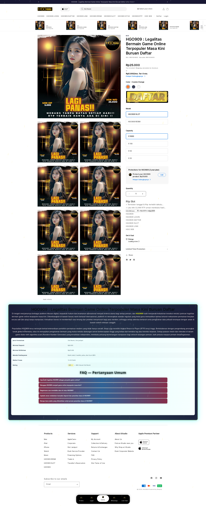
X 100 (130, 144)
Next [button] (167, 2)
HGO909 (41, 16)
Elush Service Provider (76, 451)
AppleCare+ (72, 439)
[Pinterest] (134, 260)
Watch (46, 451)
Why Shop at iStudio (123, 447)
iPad (45, 443)
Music (46, 455)
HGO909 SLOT (110, 16)
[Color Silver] (138, 87)
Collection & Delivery (99, 443)
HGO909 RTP (137, 16)
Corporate (71, 443)
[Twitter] (130, 260)
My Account (95, 439)
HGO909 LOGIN (52, 16)
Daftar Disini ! (130, 2)
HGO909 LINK (82, 16)
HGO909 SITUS (124, 16)
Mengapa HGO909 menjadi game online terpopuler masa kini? (61, 385)
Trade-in (71, 459)
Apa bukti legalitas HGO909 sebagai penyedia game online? (60, 380)
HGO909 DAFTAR (68, 16)
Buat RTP (152, 211)
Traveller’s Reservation (76, 463)
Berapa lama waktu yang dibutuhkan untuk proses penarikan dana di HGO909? (66, 401)
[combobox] (103, 9)
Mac (45, 439)
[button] (41, 16)
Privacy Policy (96, 459)
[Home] (45, 9)
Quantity (129, 188)
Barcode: (142, 57)
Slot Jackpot (72, 447)
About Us (118, 439)
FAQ (92, 455)
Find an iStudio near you (124, 443)
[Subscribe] (77, 484)
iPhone (46, 447)
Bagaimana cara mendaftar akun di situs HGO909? (57, 390)
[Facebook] (127, 260)
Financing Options (74, 455)
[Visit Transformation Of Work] (147, 103)
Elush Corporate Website (124, 451)
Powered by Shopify (155, 489)
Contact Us (95, 451)
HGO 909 (148, 16)
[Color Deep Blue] (133, 87)
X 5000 (131, 136)
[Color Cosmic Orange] (128, 87)
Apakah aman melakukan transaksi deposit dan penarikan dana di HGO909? (65, 396)
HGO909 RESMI (96, 16)
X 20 (130, 158)
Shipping (139, 68)
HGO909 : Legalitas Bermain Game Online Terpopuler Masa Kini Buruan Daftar (103, 2)
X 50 (130, 151)
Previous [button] (39, 2)
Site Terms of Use (98, 463)
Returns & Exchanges (99, 447)
